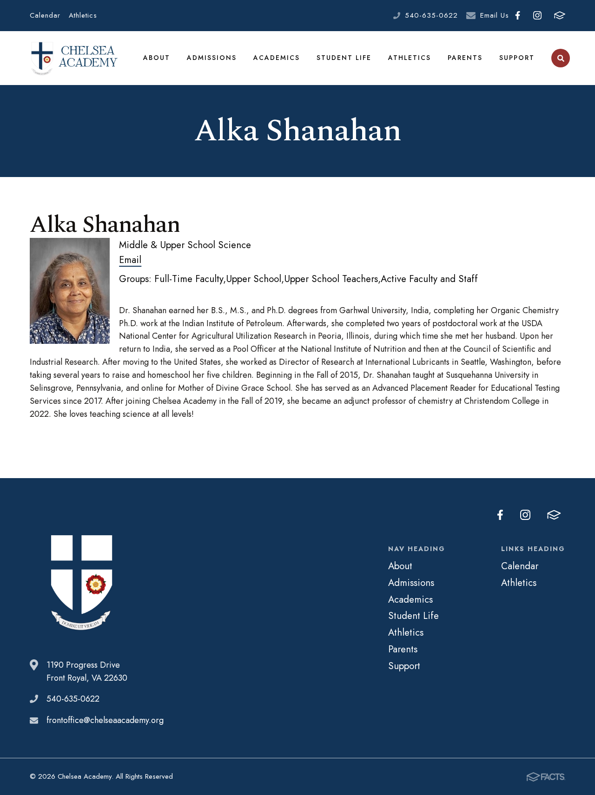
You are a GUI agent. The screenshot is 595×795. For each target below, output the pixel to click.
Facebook (517, 15)
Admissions (212, 57)
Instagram (537, 15)
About (156, 57)
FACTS (559, 15)
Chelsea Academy (74, 58)
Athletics (83, 15)
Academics (276, 57)
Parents (465, 57)
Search (560, 58)
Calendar (45, 15)
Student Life (344, 57)
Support (517, 57)
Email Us (494, 15)
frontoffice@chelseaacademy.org (105, 720)
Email (130, 260)
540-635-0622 (431, 15)
